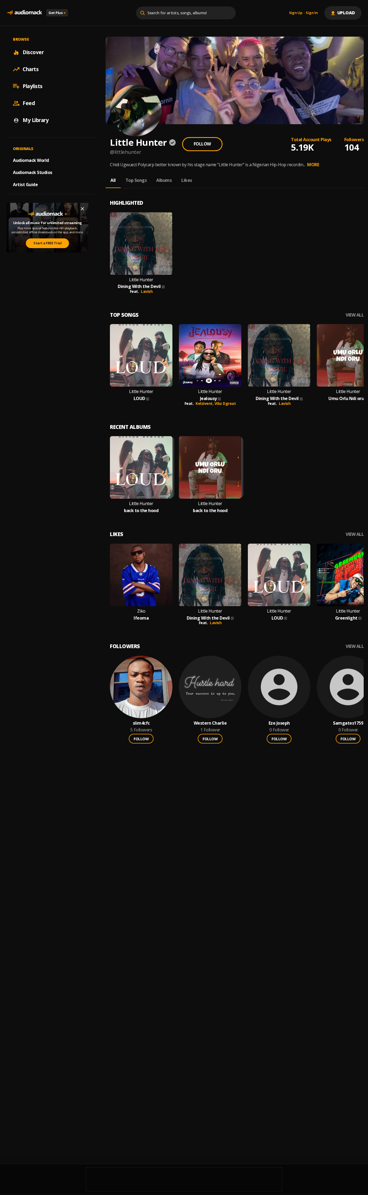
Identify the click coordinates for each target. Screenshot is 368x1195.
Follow (202, 144)
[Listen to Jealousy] (210, 355)
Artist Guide (25, 184)
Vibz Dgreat (225, 403)
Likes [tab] (186, 180)
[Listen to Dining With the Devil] (141, 243)
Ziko (141, 611)
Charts (31, 69)
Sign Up (296, 13)
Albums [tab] (164, 180)
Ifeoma (141, 618)
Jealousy (208, 398)
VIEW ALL (355, 315)
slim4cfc (141, 723)
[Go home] (24, 13)
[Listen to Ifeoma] (141, 575)
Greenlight (346, 618)
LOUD (139, 398)
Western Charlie (210, 723)
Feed (29, 103)
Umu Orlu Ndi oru (346, 398)
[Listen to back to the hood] (141, 467)
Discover (33, 52)
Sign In (312, 13)
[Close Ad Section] (82, 208)
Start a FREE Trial (47, 243)
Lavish (146, 291)
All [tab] (113, 180)
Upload (346, 13)
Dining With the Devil (139, 286)
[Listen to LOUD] (141, 355)
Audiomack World (31, 160)
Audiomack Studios (32, 172)
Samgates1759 (348, 723)
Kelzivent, (205, 403)
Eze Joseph (279, 723)
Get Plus (57, 12)
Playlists (33, 86)
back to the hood (141, 510)
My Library (35, 120)
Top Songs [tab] (136, 180)
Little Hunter (141, 280)
